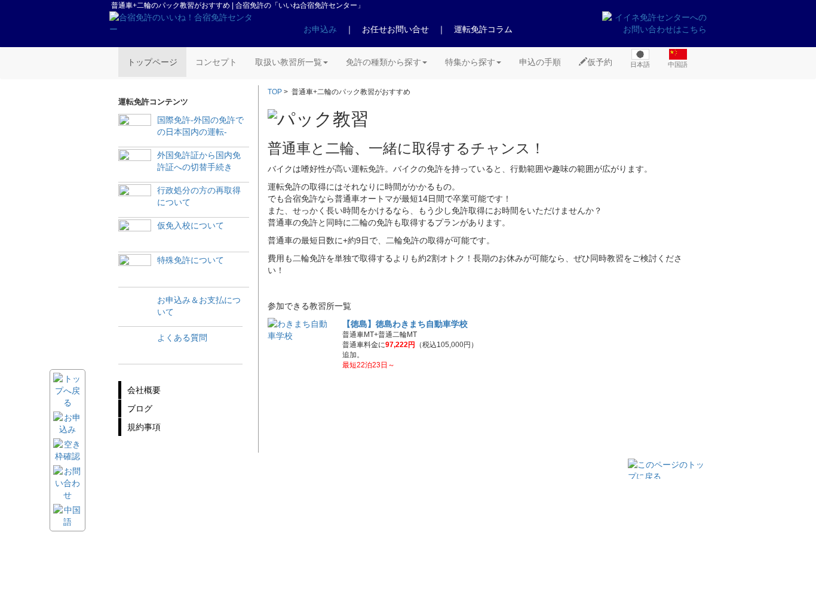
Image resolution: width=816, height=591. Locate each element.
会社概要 (144, 390)
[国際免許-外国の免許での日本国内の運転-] (134, 130)
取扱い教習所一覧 (288, 62)
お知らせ (227, 512)
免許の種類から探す (383, 62)
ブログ (139, 408)
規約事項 (144, 427)
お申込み (320, 29)
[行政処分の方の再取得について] (134, 200)
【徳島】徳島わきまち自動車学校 (405, 324)
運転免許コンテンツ (247, 544)
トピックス (231, 523)
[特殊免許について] (134, 270)
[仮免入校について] (134, 235)
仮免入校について (190, 225)
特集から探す (470, 62)
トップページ (152, 62)
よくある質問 (182, 337)
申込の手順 (540, 62)
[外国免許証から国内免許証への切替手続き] (134, 165)
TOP (275, 92)
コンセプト (216, 62)
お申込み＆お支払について (199, 306)
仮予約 (599, 62)
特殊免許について (190, 260)
